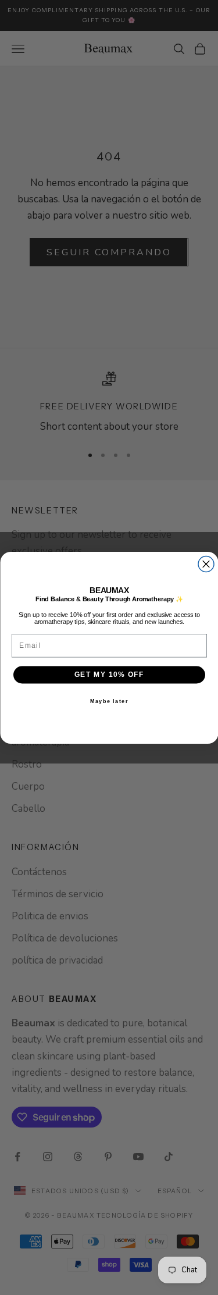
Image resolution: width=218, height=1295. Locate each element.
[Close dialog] (206, 564)
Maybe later (109, 700)
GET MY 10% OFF (109, 674)
